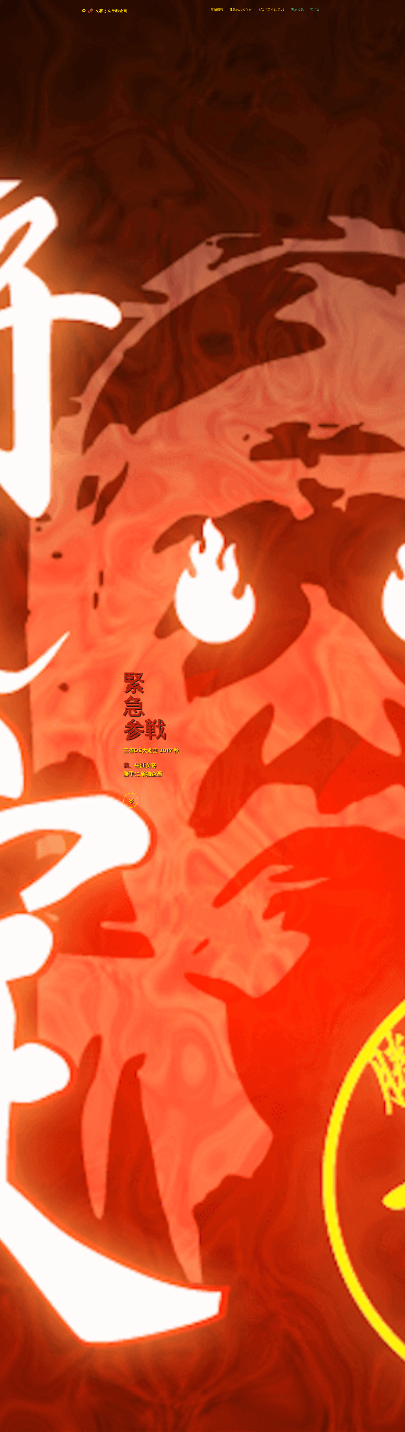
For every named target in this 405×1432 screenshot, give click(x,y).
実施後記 (297, 9)
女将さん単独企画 (110, 10)
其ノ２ (315, 9)
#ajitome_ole (271, 9)
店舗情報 (217, 9)
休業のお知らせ (241, 9)
